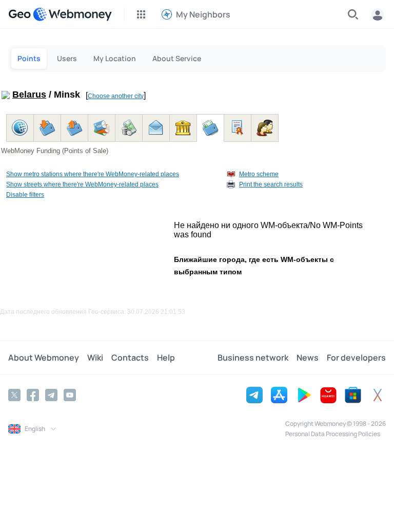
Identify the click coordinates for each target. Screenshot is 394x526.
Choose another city (116, 96)
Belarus (29, 94)
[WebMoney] (72, 14)
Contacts (130, 357)
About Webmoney (43, 357)
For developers (356, 357)
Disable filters (25, 194)
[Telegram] (51, 395)
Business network (253, 357)
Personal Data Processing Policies (332, 433)
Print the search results (271, 184)
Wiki (95, 357)
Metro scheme (259, 174)
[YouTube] (70, 395)
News (308, 357)
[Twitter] (14, 395)
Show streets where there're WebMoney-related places (82, 184)
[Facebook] (33, 395)
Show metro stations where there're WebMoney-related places (92, 174)
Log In (377, 14)
